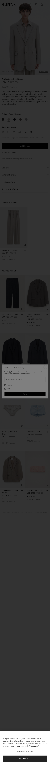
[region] (25, 747)
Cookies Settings (25, 751)
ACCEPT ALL (25, 758)
